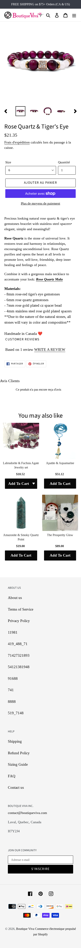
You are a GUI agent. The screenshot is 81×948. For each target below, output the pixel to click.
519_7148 (16, 713)
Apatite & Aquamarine (60, 463)
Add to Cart (60, 483)
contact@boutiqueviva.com (27, 813)
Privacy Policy (19, 621)
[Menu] (74, 15)
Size (8, 162)
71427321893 (18, 655)
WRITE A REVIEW (49, 349)
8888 (12, 701)
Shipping (15, 741)
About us (15, 598)
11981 (12, 632)
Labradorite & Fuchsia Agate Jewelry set (21, 465)
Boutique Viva (25, 928)
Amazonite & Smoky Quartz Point (21, 537)
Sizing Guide (18, 764)
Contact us (16, 787)
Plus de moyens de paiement (40, 203)
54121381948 (18, 667)
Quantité (64, 162)
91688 (13, 678)
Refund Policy (19, 753)
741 (11, 690)
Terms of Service (20, 609)
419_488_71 (18, 644)
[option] (20, 111)
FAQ (11, 776)
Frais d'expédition (17, 142)
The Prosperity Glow (60, 535)
